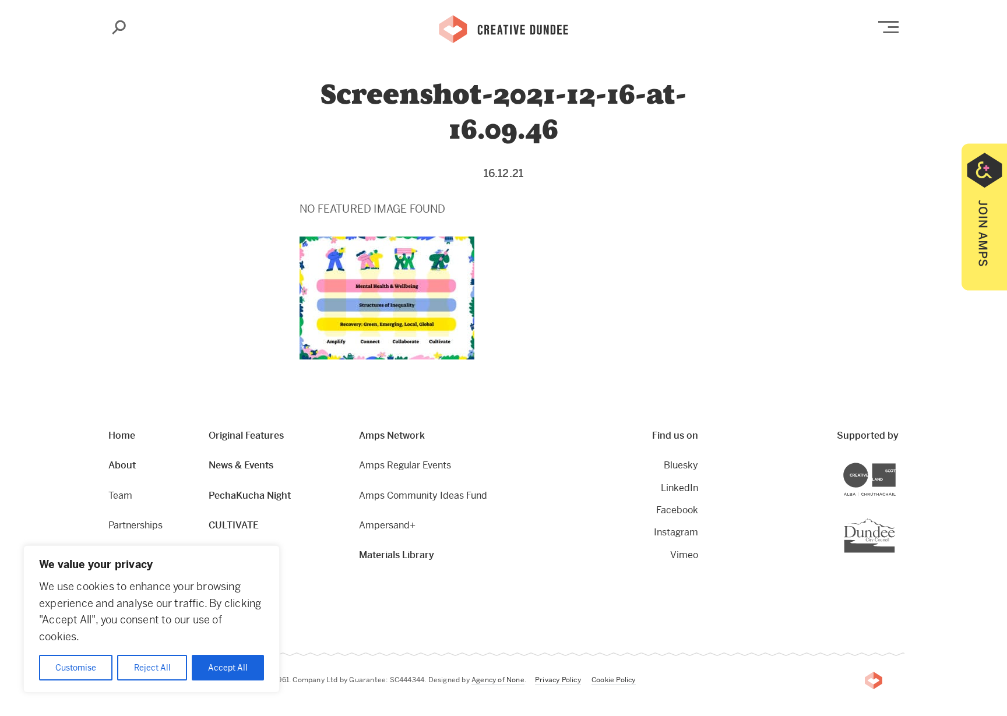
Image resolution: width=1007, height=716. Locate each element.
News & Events (241, 465)
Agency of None (497, 680)
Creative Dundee (503, 28)
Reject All (152, 667)
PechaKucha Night (250, 495)
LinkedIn (679, 488)
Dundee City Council (895, 519)
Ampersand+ (387, 525)
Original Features (246, 435)
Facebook (677, 510)
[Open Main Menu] (888, 27)
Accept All (228, 667)
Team (120, 495)
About (122, 465)
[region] (151, 619)
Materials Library (396, 555)
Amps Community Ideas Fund (423, 495)
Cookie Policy (613, 680)
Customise (75, 667)
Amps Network (392, 435)
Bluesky (681, 465)
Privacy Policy (558, 680)
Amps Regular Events (405, 465)
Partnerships (135, 525)
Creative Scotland (895, 464)
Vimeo (684, 555)
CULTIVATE (234, 525)
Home (121, 435)
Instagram (676, 532)
